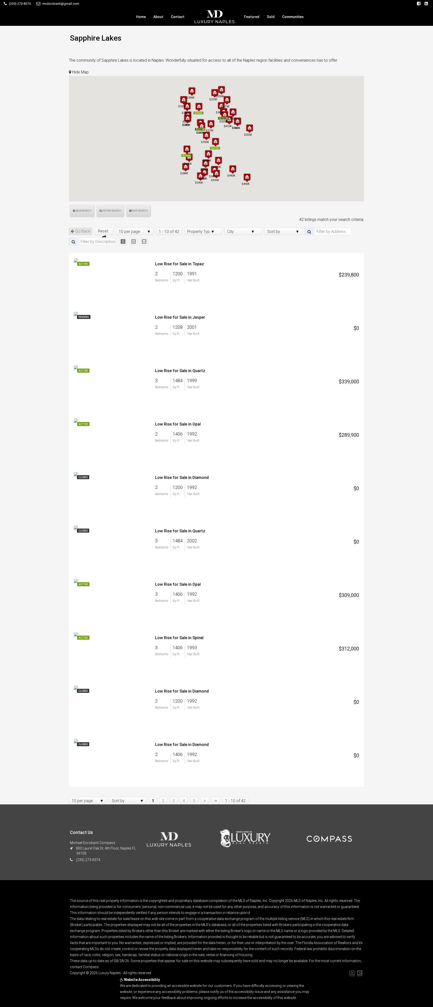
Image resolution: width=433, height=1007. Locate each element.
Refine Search (111, 210)
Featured (251, 17)
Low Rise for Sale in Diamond (182, 477)
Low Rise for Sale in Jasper (180, 317)
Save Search (140, 210)
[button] (187, 149)
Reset (104, 231)
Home (141, 17)
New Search (83, 210)
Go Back (82, 231)
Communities (293, 17)
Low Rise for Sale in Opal (178, 424)
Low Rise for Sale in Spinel (179, 637)
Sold (271, 17)
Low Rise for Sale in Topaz (179, 264)
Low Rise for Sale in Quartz (180, 370)
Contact (177, 17)
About (158, 17)
